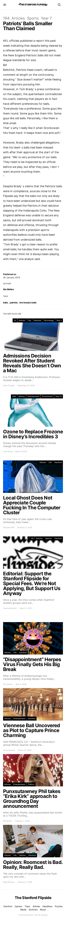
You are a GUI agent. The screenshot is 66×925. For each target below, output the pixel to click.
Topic (27, 906)
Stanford (37, 320)
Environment (47, 396)
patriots (13, 302)
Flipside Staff (8, 527)
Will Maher (7, 821)
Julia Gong (7, 451)
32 (15, 320)
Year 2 (59, 320)
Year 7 (46, 18)
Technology (49, 320)
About (43, 909)
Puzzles (59, 906)
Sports (33, 18)
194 (6, 18)
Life (29, 320)
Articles (18, 18)
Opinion (48, 538)
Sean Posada (8, 385)
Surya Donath (9, 750)
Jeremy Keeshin (10, 608)
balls (5, 302)
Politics (31, 784)
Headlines (47, 906)
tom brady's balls (27, 302)
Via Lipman (8, 684)
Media (23, 909)
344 (14, 396)
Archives (33, 909)
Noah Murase (9, 882)
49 (32, 538)
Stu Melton (8, 289)
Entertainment (33, 396)
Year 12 (58, 396)
